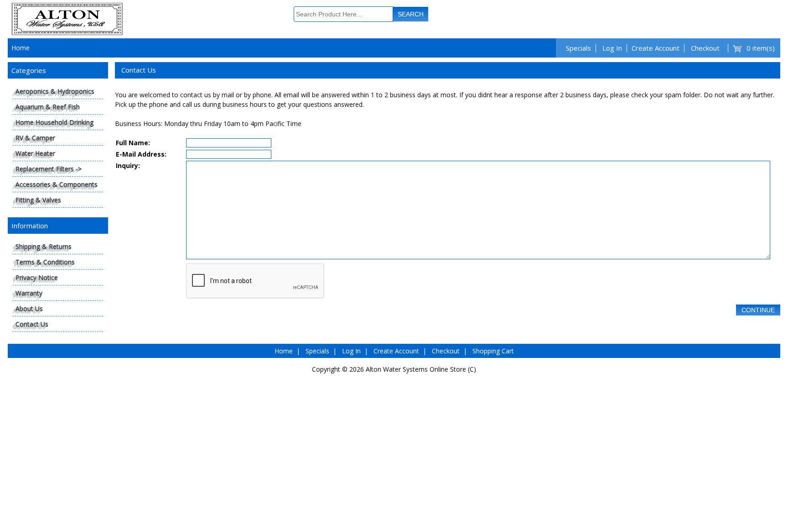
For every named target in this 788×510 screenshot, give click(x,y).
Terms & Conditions (45, 262)
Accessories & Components (57, 184)
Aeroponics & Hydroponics (55, 91)
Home (20, 47)
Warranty (29, 293)
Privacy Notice (37, 277)
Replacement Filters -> (49, 168)
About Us (29, 308)
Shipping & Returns (44, 246)
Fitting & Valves (38, 199)
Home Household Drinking (54, 122)
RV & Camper (35, 137)
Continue (758, 310)
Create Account (655, 48)
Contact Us (32, 324)
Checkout (705, 48)
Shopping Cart (493, 351)
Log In (612, 48)
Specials (578, 48)
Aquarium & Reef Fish (48, 106)
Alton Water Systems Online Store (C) (421, 369)
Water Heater (35, 153)
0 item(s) (761, 48)
